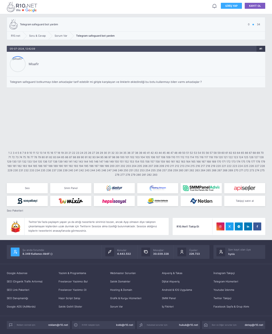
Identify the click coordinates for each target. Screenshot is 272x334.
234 (37, 170)
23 (77, 152)
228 (262, 165)
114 (192, 157)
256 (159, 170)
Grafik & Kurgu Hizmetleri (125, 298)
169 (214, 161)
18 (58, 152)
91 (86, 157)
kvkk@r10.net (124, 324)
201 (117, 165)
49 (179, 152)
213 (182, 165)
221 (224, 165)
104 (142, 157)
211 (172, 165)
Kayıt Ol (255, 5)
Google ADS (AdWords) (21, 306)
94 (98, 157)
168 (208, 161)
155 (142, 161)
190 (61, 165)
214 (187, 165)
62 (230, 152)
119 (216, 157)
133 (29, 161)
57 (211, 152)
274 (257, 170)
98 (113, 157)
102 (132, 157)
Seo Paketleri (15, 210)
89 (78, 157)
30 (105, 152)
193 (76, 165)
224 (240, 165)
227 (257, 165)
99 (117, 157)
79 (39, 157)
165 (193, 161)
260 (181, 170)
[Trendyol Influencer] (70, 201)
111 (178, 157)
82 (50, 157)
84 (58, 157)
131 (19, 161)
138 (55, 161)
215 (192, 165)
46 (168, 152)
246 (103, 170)
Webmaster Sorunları (123, 273)
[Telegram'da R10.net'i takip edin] (239, 226)
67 (250, 152)
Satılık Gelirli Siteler (70, 306)
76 (28, 157)
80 (43, 157)
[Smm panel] (201, 188)
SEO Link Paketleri (18, 289)
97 (109, 157)
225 (246, 165)
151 (122, 161)
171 (224, 161)
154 (137, 161)
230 (15, 170)
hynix (231, 254)
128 (261, 157)
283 (155, 174)
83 (54, 157)
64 (238, 152)
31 (109, 152)
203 (128, 165)
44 (160, 152)
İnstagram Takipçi (224, 273)
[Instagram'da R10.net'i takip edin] (220, 226)
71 (9, 157)
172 (228, 161)
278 (127, 174)
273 (251, 170)
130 (14, 161)
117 (206, 157)
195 (86, 165)
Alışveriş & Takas (172, 273)
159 (162, 161)
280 (138, 174)
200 (112, 165)
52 (191, 152)
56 (207, 152)
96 (106, 157)
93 (94, 157)
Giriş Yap (231, 5)
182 (19, 165)
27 (93, 152)
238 (59, 170)
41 (148, 152)
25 (85, 152)
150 (116, 161)
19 (62, 152)
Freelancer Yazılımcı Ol (72, 289)
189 (55, 165)
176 (248, 161)
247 (109, 170)
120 (220, 157)
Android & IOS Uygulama (177, 289)
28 (97, 152)
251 (131, 170)
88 (74, 157)
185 (35, 165)
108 (163, 157)
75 (24, 157)
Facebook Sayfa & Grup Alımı (231, 306)
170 (219, 161)
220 (218, 165)
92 (90, 157)
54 (199, 152)
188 (50, 165)
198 (101, 165)
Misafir (34, 64)
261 (186, 170)
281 (144, 174)
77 (31, 157)
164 (188, 161)
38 (136, 152)
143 (80, 161)
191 (66, 165)
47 (171, 152)
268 (225, 170)
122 (230, 157)
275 (262, 170)
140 (65, 161)
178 (258, 161)
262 (191, 170)
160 (168, 161)
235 (43, 170)
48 (175, 152)
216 (198, 165)
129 (9, 161)
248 (114, 170)
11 (34, 152)
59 (219, 152)
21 (69, 152)
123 (236, 157)
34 (120, 152)
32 (112, 152)
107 (158, 157)
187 (45, 165)
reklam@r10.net (58, 324)
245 (98, 170)
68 (254, 152)
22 (73, 152)
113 (187, 157)
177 (253, 161)
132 (24, 161)
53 (195, 152)
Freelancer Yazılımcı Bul (73, 281)
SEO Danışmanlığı (17, 298)
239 (65, 170)
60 (223, 152)
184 (30, 165)
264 (203, 170)
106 (153, 157)
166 (198, 161)
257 (164, 170)
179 (263, 161)
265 (208, 170)
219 (213, 165)
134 (34, 161)
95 (102, 157)
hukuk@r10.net (188, 324)
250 (125, 170)
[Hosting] (114, 188)
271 (241, 170)
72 (13, 157)
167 (204, 161)
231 (21, 170)
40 (144, 152)
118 (211, 157)
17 (55, 152)
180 (9, 165)
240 (70, 170)
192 (70, 165)
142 (75, 161)
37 (132, 152)
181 (15, 165)
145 (91, 161)
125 (246, 157)
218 (208, 165)
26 (89, 152)
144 (86, 161)
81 (47, 157)
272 (246, 170)
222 (229, 165)
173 (233, 161)
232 (26, 170)
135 (40, 161)
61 (226, 152)
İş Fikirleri (168, 306)
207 (150, 165)
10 (30, 152)
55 (203, 152)
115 (197, 157)
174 (238, 161)
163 (183, 161)
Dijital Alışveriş (171, 281)
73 (17, 157)
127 (256, 157)
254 (147, 170)
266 (214, 170)
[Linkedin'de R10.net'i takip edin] (248, 226)
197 (96, 165)
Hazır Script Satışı (69, 298)
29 (101, 152)
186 (40, 165)
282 (149, 174)
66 (246, 152)
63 (234, 152)
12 (37, 152)
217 (203, 165)
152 (126, 161)
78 (35, 157)
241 (76, 170)
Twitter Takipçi (222, 298)
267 (219, 170)
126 (251, 157)
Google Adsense (17, 273)
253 (142, 170)
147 (101, 161)
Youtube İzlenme (223, 289)
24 (81, 152)
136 (45, 161)
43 (156, 152)
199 (107, 165)
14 (44, 152)
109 (168, 157)
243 (87, 170)
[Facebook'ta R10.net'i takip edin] (257, 226)
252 (136, 170)
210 (167, 165)
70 (262, 152)
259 (175, 170)
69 (258, 152)
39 (140, 152)
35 (124, 152)
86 (66, 157)
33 (116, 152)
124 (241, 157)
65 (242, 152)
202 (122, 165)
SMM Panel (169, 298)
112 (182, 157)
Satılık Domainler (120, 281)
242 (81, 170)
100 (122, 157)
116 (202, 157)
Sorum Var (116, 306)
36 (128, 152)
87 (70, 157)
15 (48, 152)
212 (177, 165)
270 (236, 170)
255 (153, 170)
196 (91, 165)
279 (133, 174)
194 (81, 165)
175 (243, 161)
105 (148, 157)
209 (161, 165)
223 (234, 165)
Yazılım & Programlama (72, 273)
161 (173, 161)
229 (10, 170)
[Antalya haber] (157, 201)
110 (173, 157)
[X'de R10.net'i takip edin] (230, 226)
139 (60, 161)
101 (127, 157)
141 (70, 161)
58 (215, 152)
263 (197, 170)
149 (111, 161)
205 (139, 165)
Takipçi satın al (245, 200)
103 (137, 157)
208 (156, 165)
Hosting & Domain (121, 289)
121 (226, 157)
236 (48, 170)
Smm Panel (71, 188)
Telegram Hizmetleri (225, 281)
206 (145, 165)
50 (183, 152)
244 (92, 170)
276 (117, 174)
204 (134, 165)
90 (82, 157)
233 (31, 170)
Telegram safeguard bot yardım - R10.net (23, 6)
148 (106, 161)
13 (41, 152)
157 (152, 161)
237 (54, 170)
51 (187, 152)
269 (230, 170)
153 (132, 161)
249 (120, 170)
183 (25, 165)
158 (157, 161)
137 (50, 161)
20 (66, 152)
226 (251, 165)
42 (152, 152)
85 (62, 157)
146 (96, 161)
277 (122, 174)
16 (51, 152)
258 (169, 170)
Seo (27, 188)
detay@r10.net (254, 324)
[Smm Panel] (244, 188)
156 (147, 161)
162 (178, 161)
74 (20, 157)
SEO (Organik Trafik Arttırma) (25, 281)
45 (164, 152)
